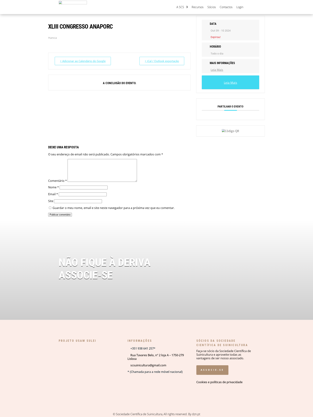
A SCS (180, 7)
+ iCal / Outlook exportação (162, 61)
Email (53, 194)
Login (239, 7)
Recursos (197, 7)
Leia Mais (217, 70)
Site (50, 201)
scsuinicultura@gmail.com (147, 365)
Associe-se (212, 369)
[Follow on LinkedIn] (252, 7)
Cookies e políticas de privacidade (219, 382)
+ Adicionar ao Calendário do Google (83, 61)
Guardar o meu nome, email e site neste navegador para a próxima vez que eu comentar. (114, 208)
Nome (53, 187)
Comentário (57, 181)
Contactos (226, 7)
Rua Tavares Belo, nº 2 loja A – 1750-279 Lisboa (156, 357)
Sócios (211, 7)
